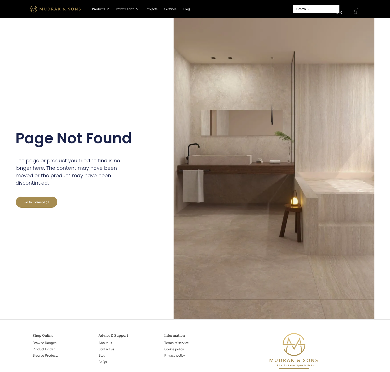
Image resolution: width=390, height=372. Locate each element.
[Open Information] (137, 9)
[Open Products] (107, 9)
